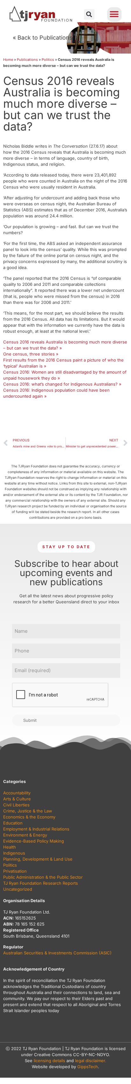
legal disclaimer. (90, 1060)
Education (13, 822)
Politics (48, 59)
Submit (30, 720)
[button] (89, 14)
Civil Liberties (16, 804)
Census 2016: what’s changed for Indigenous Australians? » (62, 384)
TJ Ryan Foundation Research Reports (40, 883)
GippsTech (87, 1066)
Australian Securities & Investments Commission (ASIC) (57, 952)
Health (9, 847)
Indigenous (14, 853)
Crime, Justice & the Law (27, 810)
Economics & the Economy (29, 816)
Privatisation (15, 871)
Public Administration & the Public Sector (43, 877)
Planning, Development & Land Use (37, 859)
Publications (27, 59)
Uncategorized (17, 889)
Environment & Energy (25, 834)
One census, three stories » (31, 353)
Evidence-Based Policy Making (33, 840)
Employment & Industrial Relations (36, 828)
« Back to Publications (42, 37)
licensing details (49, 1060)
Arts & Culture (17, 798)
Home (8, 59)
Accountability (17, 792)
